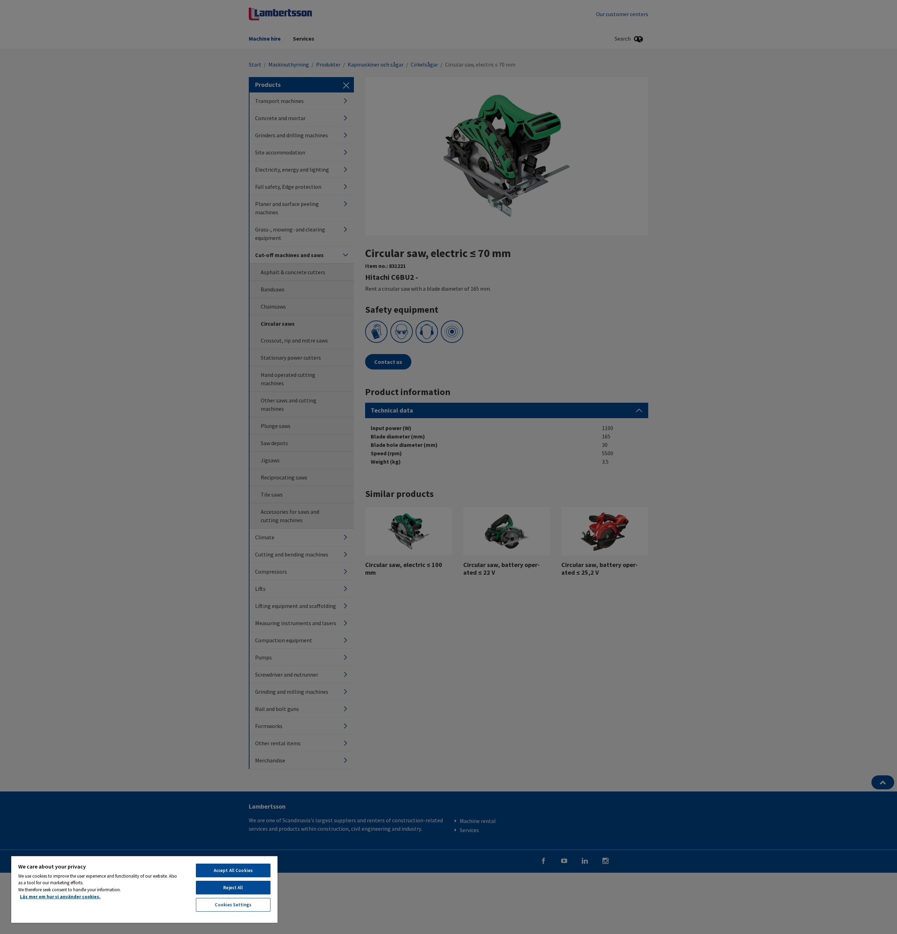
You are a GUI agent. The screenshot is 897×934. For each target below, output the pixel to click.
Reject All (233, 888)
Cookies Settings (233, 905)
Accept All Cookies (233, 870)
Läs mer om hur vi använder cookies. (60, 897)
